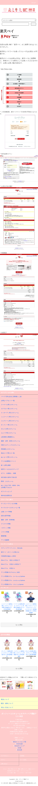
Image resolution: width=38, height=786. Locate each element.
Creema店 (19, 744)
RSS (27, 772)
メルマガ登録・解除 (11, 772)
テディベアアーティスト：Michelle (11, 548)
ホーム (4, 768)
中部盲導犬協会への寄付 (8, 556)
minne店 (19, 750)
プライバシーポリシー (25, 770)
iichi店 (19, 748)
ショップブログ (20, 772)
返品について (31, 768)
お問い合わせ (4, 763)
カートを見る (23, 759)
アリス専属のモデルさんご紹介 (10, 572)
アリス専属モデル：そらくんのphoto (12, 584)
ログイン (3, 759)
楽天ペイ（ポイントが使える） (10, 552)
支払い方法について (12, 768)
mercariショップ (19, 746)
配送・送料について (22, 768)
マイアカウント (4, 755)
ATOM (29, 772)
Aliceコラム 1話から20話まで (10, 560)
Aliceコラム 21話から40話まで (11, 564)
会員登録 (22, 755)
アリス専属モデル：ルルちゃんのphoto (13, 580)
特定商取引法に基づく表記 (13, 770)
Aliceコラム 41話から (8, 568)
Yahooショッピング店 (19, 742)
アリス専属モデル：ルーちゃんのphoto (13, 576)
